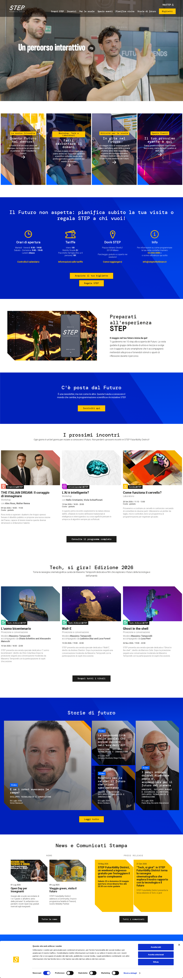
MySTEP (167, 4)
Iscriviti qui (91, 408)
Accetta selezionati (156, 955)
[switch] (70, 973)
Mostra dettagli (130, 973)
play (91, 48)
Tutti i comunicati (133, 919)
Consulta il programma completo (91, 539)
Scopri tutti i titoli (91, 678)
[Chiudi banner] (179, 945)
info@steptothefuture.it (155, 261)
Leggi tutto (91, 819)
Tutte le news (49, 919)
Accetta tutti (156, 947)
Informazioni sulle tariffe (70, 261)
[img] (16, 9)
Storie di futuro (146, 11)
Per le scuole (86, 11)
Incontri (71, 11)
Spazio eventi (105, 11)
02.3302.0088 (154, 253)
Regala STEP (91, 283)
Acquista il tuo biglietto (91, 275)
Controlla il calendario (28, 261)
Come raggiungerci (112, 261)
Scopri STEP (57, 11)
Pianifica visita (125, 11)
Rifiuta (156, 962)
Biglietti (167, 11)
